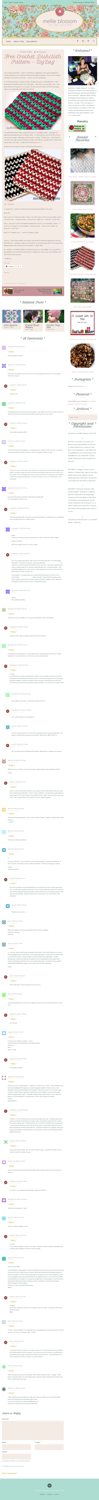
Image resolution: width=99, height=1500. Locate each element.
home (8, 41)
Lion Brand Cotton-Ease (52, 563)
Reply (11, 352)
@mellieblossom (80, 386)
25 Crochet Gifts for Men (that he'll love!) (82, 339)
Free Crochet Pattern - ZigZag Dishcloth (82, 274)
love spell (11, 1368)
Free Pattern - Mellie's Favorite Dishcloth (82, 177)
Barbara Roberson (15, 1078)
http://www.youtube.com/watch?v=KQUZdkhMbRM (24, 799)
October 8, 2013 (26, 52)
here (69, 115)
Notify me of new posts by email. (14, 1466)
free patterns (32, 41)
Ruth (10, 833)
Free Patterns (21, 283)
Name (4, 1442)
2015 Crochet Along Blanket (82, 307)
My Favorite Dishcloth (26, 577)
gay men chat (13, 810)
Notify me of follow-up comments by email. (17, 1461)
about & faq (19, 41)
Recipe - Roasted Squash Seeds (82, 372)
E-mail (38, 1442)
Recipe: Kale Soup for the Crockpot (82, 242)
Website (4, 1452)
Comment (5, 1419)
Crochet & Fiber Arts (10, 283)
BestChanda (13, 1390)
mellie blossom (16, 510)
